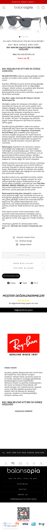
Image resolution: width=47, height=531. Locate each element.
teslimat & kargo (23, 268)
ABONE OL (23, 494)
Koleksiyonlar (17, 41)
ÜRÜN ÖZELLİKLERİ (23, 263)
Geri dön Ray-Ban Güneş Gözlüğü (25, 452)
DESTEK (23, 489)
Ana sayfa (7, 41)
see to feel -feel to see (23, 478)
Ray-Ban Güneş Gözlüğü (33, 41)
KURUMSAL (23, 484)
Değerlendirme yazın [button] (23, 310)
